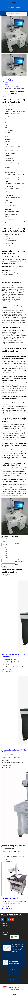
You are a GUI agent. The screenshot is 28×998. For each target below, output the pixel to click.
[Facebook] (2, 920)
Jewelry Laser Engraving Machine (13, 846)
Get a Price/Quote (6, 95)
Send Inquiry (7, 79)
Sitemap (5, 934)
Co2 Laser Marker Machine (10, 898)
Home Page (5, 925)
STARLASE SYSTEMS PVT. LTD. (15, 8)
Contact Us (5, 932)
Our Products (6, 930)
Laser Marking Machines (12, 86)
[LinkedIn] (8, 920)
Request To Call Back (7, 81)
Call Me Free (15, 980)
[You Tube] (10, 920)
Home (6, 82)
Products (7, 84)
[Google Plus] (13, 920)
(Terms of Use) (16, 987)
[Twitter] (5, 920)
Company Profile (7, 928)
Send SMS (15, 974)
